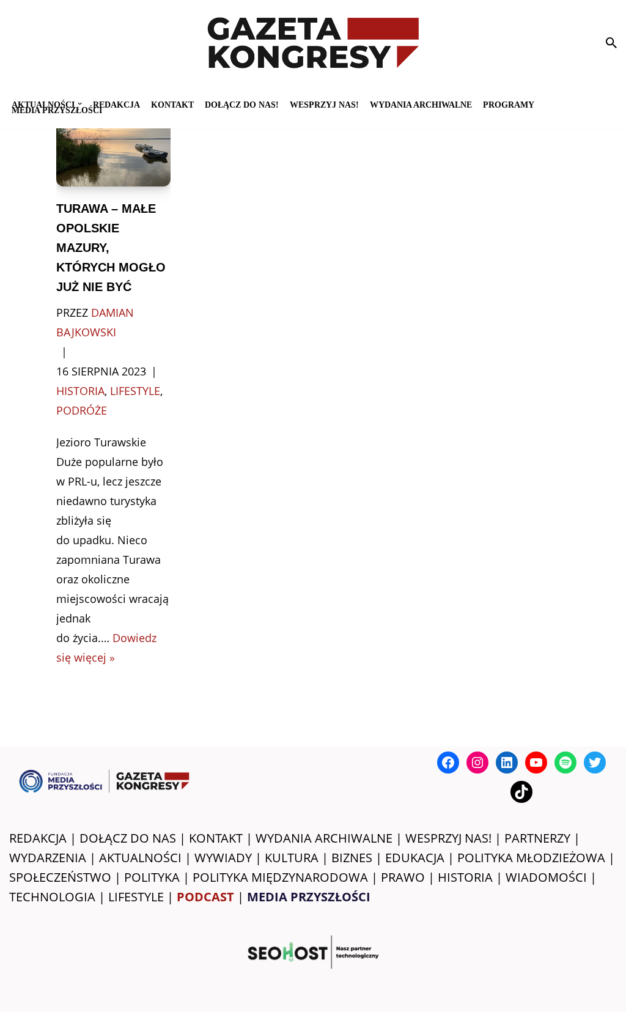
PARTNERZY (537, 838)
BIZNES (351, 857)
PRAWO (403, 877)
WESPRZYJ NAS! (448, 838)
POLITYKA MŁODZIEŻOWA (531, 857)
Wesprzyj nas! (324, 104)
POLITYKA (152, 877)
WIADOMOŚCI (546, 877)
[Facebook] (448, 763)
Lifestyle (135, 390)
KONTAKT (172, 104)
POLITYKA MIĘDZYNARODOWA (280, 877)
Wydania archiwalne (421, 104)
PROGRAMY (508, 104)
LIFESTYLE (136, 896)
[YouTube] (536, 763)
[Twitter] (595, 763)
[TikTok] (521, 792)
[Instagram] (477, 763)
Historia (80, 390)
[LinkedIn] (507, 763)
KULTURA (292, 857)
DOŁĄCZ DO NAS (127, 838)
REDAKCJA (38, 838)
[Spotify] (565, 763)
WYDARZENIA (47, 857)
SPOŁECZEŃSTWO (60, 877)
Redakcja (116, 104)
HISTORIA (465, 877)
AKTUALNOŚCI (140, 857)
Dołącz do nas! (242, 104)
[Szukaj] (611, 42)
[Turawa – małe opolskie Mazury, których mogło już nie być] (113, 148)
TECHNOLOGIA (52, 896)
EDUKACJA (414, 857)
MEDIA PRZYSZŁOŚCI (57, 110)
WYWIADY (223, 857)
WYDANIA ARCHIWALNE (324, 838)
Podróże (81, 410)
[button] (80, 104)
